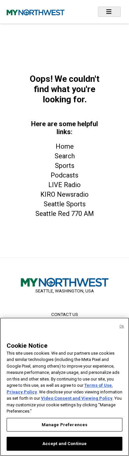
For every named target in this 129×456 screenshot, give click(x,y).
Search (65, 156)
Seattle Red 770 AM (64, 214)
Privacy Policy (22, 391)
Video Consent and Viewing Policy (76, 398)
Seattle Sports (65, 204)
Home (65, 146)
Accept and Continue (64, 443)
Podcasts (64, 175)
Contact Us (64, 314)
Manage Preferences (64, 424)
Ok (121, 326)
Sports (64, 166)
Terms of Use (98, 385)
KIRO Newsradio (64, 194)
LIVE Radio (64, 185)
